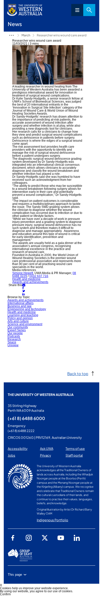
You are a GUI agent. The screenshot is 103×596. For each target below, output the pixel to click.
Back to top (77, 373)
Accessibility (18, 449)
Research (14, 339)
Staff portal (74, 455)
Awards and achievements (30, 282)
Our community (18, 327)
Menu (77, 10)
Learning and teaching (23, 315)
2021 (11, 35)
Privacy (45, 455)
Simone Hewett (22, 273)
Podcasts (14, 336)
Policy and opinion (20, 318)
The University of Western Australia (41, 395)
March (26, 35)
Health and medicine (26, 279)
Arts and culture (18, 321)
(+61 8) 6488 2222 (21, 431)
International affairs (21, 303)
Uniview (13, 345)
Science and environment (25, 324)
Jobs (11, 455)
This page (15, 574)
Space (12, 342)
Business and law (20, 306)
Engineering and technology (27, 309)
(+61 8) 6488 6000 (26, 418)
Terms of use (75, 449)
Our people (15, 333)
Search (89, 10)
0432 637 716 (38, 276)
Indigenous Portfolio (52, 520)
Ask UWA (46, 449)
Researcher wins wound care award (61, 35)
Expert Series (17, 330)
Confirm (5, 594)
